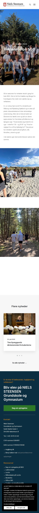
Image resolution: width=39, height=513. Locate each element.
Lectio (8, 472)
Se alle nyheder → (19, 363)
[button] (34, 4)
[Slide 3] (22, 355)
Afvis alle (9, 507)
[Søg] (29, 4)
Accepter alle (21, 507)
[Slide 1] (17, 355)
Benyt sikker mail (11, 453)
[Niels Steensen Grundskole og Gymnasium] (19, 4)
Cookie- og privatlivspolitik (15, 483)
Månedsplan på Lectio (13, 475)
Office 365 (9, 480)
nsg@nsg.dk (10, 449)
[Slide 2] (19, 355)
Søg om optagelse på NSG (15, 467)
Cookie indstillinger (9, 504)
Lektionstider (10, 470)
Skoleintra (9, 478)
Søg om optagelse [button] (19, 408)
